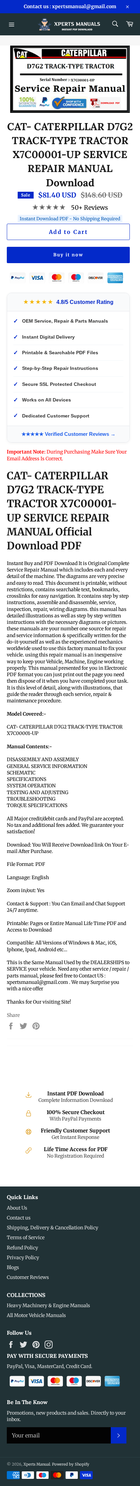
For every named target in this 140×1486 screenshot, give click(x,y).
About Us (17, 1208)
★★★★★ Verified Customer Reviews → (68, 434)
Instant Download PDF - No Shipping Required (70, 219)
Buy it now (68, 255)
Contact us (19, 1218)
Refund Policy (22, 1248)
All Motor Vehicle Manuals (36, 1315)
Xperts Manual (36, 1464)
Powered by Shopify (70, 1464)
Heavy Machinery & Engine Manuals (48, 1305)
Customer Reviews (28, 1277)
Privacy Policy (23, 1257)
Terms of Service (26, 1237)
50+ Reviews (89, 207)
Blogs (13, 1267)
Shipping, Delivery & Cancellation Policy (52, 1228)
